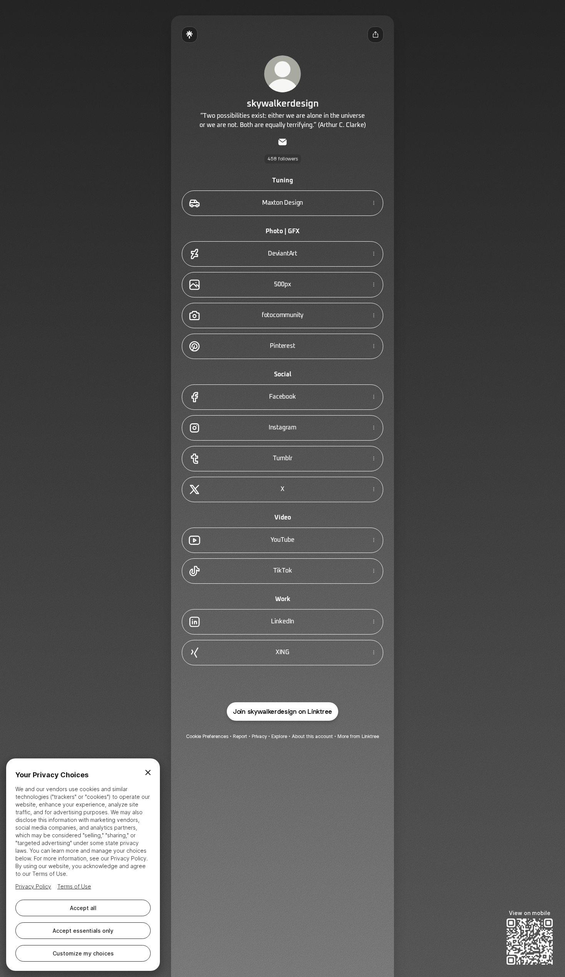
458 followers (283, 158)
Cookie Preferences (207, 736)
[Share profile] (375, 34)
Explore (279, 736)
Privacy (259, 736)
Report (240, 736)
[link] (282, 142)
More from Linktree (358, 736)
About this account (312, 736)
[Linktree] (189, 34)
